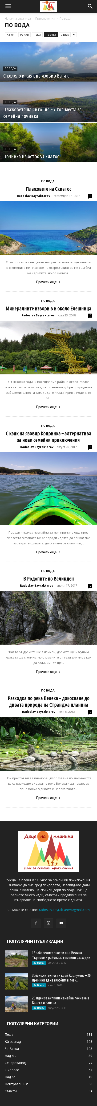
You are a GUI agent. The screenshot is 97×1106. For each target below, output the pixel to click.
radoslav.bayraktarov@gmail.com (64, 909)
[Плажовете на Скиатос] (48, 228)
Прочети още (46, 282)
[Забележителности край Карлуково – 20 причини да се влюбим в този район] (16, 981)
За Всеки (38, 962)
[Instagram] (48, 923)
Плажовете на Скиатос (48, 189)
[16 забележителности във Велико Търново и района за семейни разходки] (16, 958)
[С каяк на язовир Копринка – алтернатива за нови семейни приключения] (48, 488)
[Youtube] (61, 923)
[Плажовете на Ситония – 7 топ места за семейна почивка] (48, 112)
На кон (11, 34)
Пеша (37, 34)
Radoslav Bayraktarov (33, 196)
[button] (8, 6)
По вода (51, 34)
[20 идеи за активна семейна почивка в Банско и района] (16, 1004)
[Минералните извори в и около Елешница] (48, 347)
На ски (24, 34)
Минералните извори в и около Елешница (48, 308)
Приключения (45, 19)
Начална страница (18, 19)
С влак (65, 34)
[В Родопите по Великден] (48, 618)
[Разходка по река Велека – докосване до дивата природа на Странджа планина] (48, 744)
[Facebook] (35, 923)
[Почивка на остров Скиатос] (48, 153)
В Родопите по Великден (48, 578)
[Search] (90, 6)
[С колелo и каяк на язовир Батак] (48, 72)
